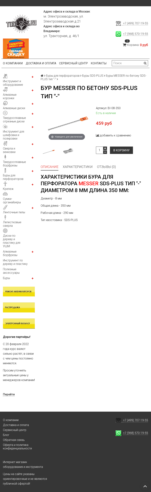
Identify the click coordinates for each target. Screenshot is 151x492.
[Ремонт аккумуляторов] (19, 291)
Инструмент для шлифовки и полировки (13, 135)
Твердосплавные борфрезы (14, 163)
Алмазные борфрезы (10, 253)
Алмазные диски (14, 108)
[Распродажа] (19, 307)
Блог (6, 435)
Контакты (99, 63)
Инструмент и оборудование (13, 82)
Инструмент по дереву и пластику (15, 262)
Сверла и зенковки (9, 150)
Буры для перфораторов (13, 177)
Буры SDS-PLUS (92, 75)
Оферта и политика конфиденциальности (17, 446)
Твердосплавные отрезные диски (14, 119)
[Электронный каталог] (19, 323)
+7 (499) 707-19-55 (135, 23)
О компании (13, 63)
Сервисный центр (73, 63)
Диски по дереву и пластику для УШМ (11, 241)
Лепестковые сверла (12, 223)
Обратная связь (14, 440)
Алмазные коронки (10, 96)
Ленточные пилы (14, 212)
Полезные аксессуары (11, 270)
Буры (6, 278)
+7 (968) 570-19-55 (135, 34)
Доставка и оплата (41, 63)
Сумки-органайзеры (12, 200)
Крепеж (8, 189)
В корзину (121, 150)
